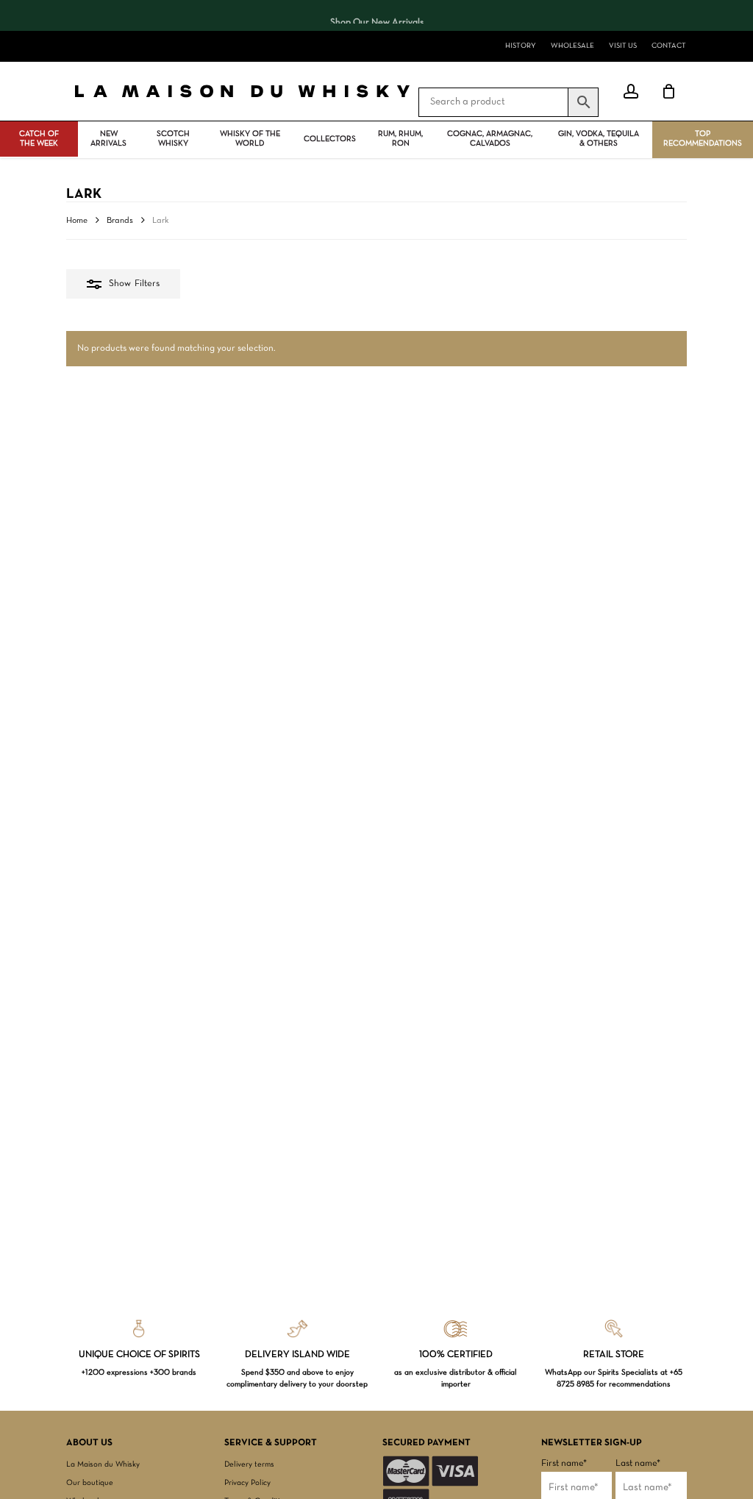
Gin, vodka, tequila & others (598, 138)
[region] (376, 15)
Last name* (637, 1463)
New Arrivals (108, 138)
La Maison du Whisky (103, 1464)
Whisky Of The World (250, 138)
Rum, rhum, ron (400, 138)
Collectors (330, 139)
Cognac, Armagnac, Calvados (489, 138)
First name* (564, 1463)
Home (77, 220)
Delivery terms (249, 1464)
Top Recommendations (702, 138)
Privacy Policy (247, 1482)
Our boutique (89, 1482)
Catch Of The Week (39, 138)
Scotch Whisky (173, 138)
